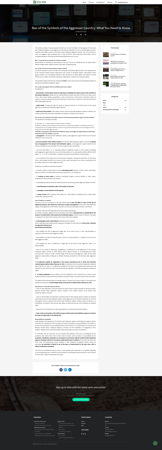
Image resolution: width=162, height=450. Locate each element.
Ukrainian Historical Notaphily (111, 109)
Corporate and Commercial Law (65, 423)
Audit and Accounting (40, 423)
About (84, 2)
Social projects (100, 2)
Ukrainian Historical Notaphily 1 (65, 437)
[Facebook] (81, 434)
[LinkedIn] (85, 434)
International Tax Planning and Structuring (44, 435)
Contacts (109, 2)
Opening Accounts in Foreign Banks (43, 433)
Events (104, 107)
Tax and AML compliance (65, 431)
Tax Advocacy (61, 429)
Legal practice (61, 421)
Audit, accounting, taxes (40, 421)
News (104, 103)
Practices (91, 2)
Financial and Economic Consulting (43, 425)
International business (39, 427)
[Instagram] (83, 434)
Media (104, 100)
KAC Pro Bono (61, 435)
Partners (83, 423)
